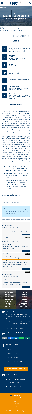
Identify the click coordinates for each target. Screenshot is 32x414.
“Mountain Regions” (22, 314)
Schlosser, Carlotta (14, 66)
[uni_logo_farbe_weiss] (16, 396)
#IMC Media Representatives (15, 361)
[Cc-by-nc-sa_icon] (27, 237)
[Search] (28, 202)
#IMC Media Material (12, 357)
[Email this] (4, 338)
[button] (2, 3)
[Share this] (10, 338)
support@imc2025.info (14, 386)
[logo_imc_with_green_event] (16, 3)
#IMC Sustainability (12, 350)
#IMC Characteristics (12, 354)
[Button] (24, 234)
